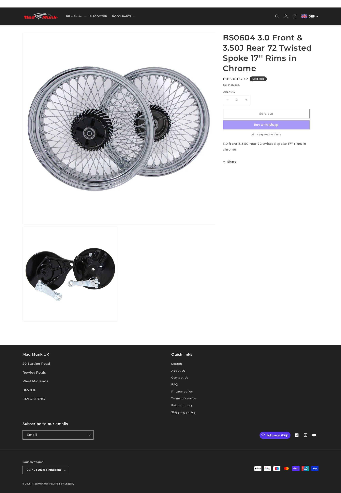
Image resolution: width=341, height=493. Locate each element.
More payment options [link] (266, 134)
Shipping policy (183, 412)
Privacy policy (182, 391)
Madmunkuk (40, 484)
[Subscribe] (89, 434)
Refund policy (182, 405)
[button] (75, 16)
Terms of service (183, 398)
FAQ (174, 384)
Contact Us (179, 377)
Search (176, 363)
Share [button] (231, 161)
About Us (178, 370)
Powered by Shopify (61, 484)
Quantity (229, 91)
